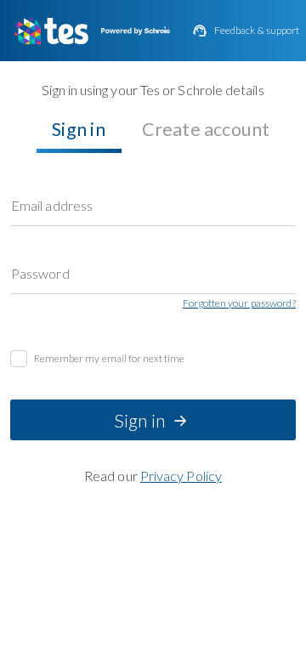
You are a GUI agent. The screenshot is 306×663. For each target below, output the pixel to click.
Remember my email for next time (109, 359)
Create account (206, 129)
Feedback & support (256, 31)
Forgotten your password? (239, 303)
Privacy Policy (181, 476)
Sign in (78, 129)
